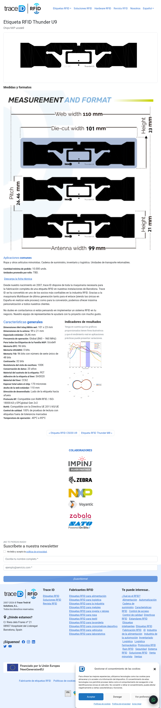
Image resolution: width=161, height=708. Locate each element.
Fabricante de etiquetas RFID (35, 680)
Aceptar (91, 696)
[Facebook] (23, 642)
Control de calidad (132, 614)
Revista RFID (121, 8)
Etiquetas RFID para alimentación (87, 596)
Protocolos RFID (147, 645)
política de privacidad (36, 551)
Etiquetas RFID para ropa (83, 614)
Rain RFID (127, 648)
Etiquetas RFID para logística (85, 599)
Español (147, 8)
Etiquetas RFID (61, 8)
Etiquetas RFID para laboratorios (87, 633)
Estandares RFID (138, 618)
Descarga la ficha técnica (18, 278)
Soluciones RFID (83, 8)
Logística (127, 641)
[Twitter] (5, 646)
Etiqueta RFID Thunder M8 (95, 432)
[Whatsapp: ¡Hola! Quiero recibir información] (153, 699)
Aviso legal (136, 704)
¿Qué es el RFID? (131, 596)
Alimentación (129, 599)
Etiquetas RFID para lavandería (86, 622)
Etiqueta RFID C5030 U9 (64, 432)
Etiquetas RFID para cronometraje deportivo (93, 626)
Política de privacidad (121, 704)
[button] (154, 668)
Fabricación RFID (132, 630)
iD (144, 630)
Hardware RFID (102, 8)
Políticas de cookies (102, 704)
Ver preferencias (144, 696)
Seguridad (141, 648)
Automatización (148, 599)
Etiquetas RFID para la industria (86, 603)
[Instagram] (28, 642)
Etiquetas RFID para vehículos (85, 630)
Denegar (117, 696)
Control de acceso (139, 611)
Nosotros (135, 8)
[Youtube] (10, 646)
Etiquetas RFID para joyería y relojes (89, 611)
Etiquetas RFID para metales (85, 607)
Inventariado (146, 637)
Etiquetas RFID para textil (83, 618)
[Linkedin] (33, 642)
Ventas (138, 656)
